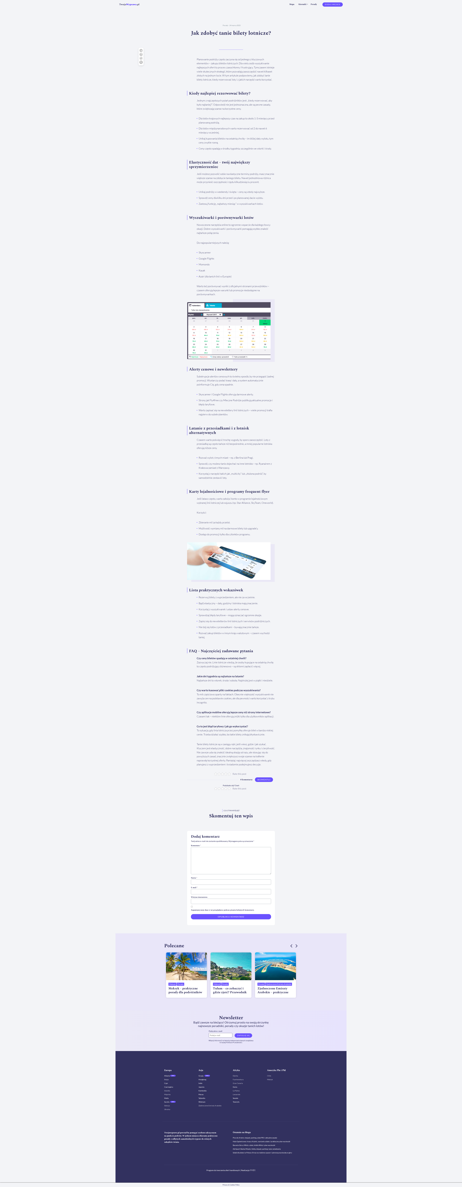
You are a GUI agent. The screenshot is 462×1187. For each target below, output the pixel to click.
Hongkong (202, 1079)
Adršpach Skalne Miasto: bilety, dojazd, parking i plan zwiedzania (257, 1149)
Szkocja (167, 1106)
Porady (314, 4)
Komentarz (196, 846)
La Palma (236, 1091)
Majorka (167, 1094)
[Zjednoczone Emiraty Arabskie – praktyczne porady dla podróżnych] (275, 966)
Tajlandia (202, 1098)
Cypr (166, 1083)
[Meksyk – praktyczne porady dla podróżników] (186, 966)
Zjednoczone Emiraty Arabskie (278, 984)
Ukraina (167, 1109)
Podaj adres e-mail (215, 1031)
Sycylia (166, 1102)
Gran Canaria (238, 1083)
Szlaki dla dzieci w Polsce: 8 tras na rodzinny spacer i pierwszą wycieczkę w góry (262, 1153)
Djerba (235, 1076)
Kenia (235, 1087)
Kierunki (302, 4)
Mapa (291, 4)
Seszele (235, 1098)
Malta (166, 1098)
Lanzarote (236, 1094)
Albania (167, 1076)
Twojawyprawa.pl (172, 1132)
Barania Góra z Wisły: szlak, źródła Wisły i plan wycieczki (254, 1145)
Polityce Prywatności (234, 1042)
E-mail (194, 888)
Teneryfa (236, 1102)
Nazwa (194, 878)
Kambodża (202, 1091)
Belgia (166, 1079)
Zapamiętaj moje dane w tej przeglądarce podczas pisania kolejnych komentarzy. (222, 910)
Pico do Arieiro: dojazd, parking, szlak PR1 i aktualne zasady (255, 1138)
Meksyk (172, 984)
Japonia (201, 1087)
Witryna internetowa (199, 897)
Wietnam (202, 1102)
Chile (269, 1076)
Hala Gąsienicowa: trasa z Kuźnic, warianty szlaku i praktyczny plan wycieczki (261, 1141)
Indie (200, 1083)
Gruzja (201, 1076)
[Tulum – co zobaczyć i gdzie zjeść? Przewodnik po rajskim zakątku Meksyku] (231, 966)
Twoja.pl (129, 4)
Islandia (167, 1091)
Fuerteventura (238, 1079)
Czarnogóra (168, 1087)
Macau (201, 1094)
